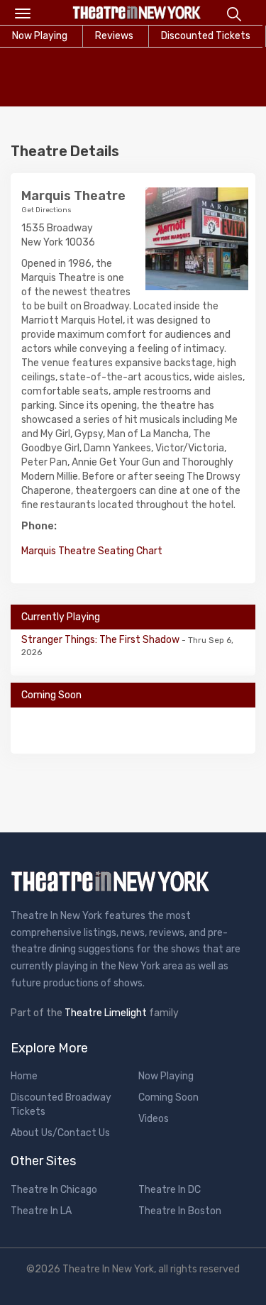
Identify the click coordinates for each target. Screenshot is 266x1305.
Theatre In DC (169, 1190)
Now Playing (166, 1076)
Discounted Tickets (205, 36)
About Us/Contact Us (60, 1133)
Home (24, 1076)
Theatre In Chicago (54, 1190)
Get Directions (46, 210)
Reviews (114, 36)
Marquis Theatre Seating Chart (91, 551)
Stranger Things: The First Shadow (101, 640)
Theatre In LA (41, 1211)
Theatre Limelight (106, 1013)
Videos (153, 1119)
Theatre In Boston (179, 1211)
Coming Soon (168, 1097)
